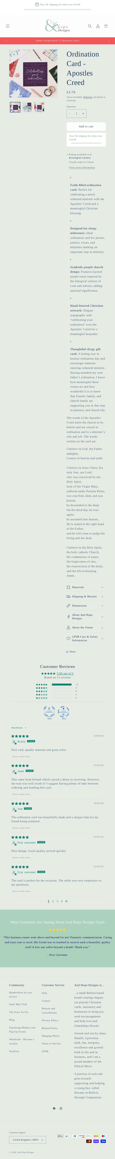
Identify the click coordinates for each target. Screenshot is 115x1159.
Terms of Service (51, 1043)
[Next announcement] (109, 41)
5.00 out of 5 (65, 673)
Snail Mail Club (18, 1004)
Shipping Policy (51, 1035)
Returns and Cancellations (49, 1010)
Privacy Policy (50, 1020)
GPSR (45, 1051)
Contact (46, 1000)
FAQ (44, 993)
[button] (8, 26)
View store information (82, 167)
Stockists (14, 1051)
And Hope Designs (25, 1152)
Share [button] (72, 651)
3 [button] (57, 901)
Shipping (87, 97)
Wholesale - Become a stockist (21, 1041)
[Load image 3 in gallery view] (39, 107)
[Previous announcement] (6, 41)
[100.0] (49, 711)
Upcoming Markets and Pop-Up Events (22, 1029)
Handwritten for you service (20, 994)
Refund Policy (50, 1028)
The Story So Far (18, 1012)
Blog (11, 1019)
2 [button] (53, 901)
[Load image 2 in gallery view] (27, 107)
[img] (20, 736)
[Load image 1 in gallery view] (15, 107)
